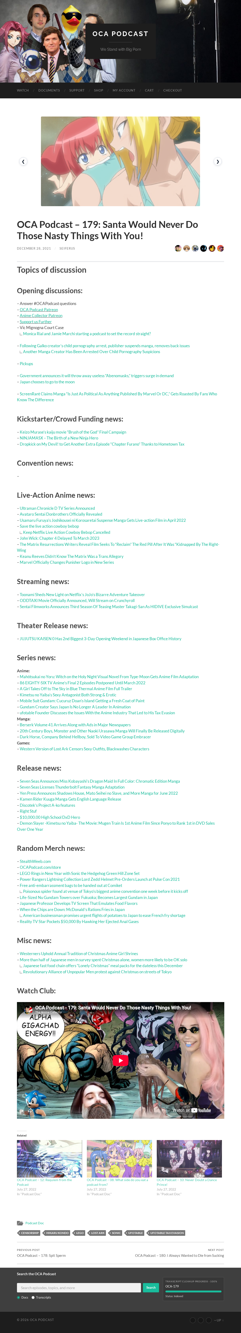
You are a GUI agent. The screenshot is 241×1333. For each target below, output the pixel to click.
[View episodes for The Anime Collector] (178, 248)
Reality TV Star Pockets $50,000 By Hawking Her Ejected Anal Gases (79, 921)
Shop (98, 90)
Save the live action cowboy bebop (49, 526)
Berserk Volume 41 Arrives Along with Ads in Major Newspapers (75, 724)
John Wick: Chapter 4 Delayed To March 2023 (59, 538)
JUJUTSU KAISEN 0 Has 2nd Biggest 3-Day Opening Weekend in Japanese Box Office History (100, 638)
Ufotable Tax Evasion (167, 1233)
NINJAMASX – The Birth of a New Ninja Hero (59, 437)
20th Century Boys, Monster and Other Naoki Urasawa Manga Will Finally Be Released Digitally (102, 730)
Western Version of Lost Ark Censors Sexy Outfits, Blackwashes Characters (84, 748)
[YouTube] (193, 1320)
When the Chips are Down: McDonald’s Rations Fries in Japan (72, 909)
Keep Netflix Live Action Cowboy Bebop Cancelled (66, 532)
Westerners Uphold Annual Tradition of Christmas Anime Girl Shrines (79, 953)
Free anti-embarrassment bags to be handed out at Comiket (71, 885)
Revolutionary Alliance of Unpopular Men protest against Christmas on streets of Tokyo (97, 971)
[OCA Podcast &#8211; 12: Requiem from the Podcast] (49, 1158)
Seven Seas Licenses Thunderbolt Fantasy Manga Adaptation (72, 787)
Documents (49, 90)
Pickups (26, 363)
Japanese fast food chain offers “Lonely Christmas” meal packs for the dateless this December (103, 965)
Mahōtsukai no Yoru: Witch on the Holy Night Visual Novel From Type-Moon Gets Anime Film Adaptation (109, 676)
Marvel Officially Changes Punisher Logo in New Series (67, 562)
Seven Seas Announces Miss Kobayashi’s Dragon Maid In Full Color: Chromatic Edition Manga (100, 781)
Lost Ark (97, 1233)
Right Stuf (28, 811)
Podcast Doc (34, 1223)
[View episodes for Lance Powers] (212, 248)
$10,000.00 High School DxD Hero (50, 817)
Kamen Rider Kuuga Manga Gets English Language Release (70, 799)
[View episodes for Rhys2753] (195, 248)
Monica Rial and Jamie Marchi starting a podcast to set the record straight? (87, 333)
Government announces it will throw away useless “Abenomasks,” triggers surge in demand (97, 375)
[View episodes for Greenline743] (220, 248)
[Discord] (209, 1320)
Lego (80, 1233)
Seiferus (67, 248)
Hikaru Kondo (57, 1233)
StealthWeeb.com (35, 861)
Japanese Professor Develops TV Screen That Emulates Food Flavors (78, 903)
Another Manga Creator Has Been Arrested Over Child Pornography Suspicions (91, 351)
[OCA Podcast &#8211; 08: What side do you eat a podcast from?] (119, 1158)
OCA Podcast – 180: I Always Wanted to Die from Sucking (179, 1253)
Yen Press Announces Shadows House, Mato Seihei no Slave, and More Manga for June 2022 (99, 793)
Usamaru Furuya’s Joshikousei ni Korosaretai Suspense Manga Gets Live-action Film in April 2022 (103, 520)
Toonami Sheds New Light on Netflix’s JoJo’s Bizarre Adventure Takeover (82, 594)
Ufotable (135, 1233)
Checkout (172, 90)
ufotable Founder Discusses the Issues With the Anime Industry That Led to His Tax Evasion (97, 712)
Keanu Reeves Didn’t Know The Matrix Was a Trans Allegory (72, 556)
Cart (149, 90)
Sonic (116, 1233)
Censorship (30, 1233)
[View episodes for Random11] (203, 248)
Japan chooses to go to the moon (47, 381)
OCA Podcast (120, 34)
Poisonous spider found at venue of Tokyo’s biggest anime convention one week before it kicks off (105, 891)
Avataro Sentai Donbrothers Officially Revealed (61, 514)
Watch (23, 90)
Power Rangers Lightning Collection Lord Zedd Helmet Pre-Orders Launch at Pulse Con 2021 (100, 879)
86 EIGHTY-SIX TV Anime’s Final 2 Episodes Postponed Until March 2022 (82, 682)
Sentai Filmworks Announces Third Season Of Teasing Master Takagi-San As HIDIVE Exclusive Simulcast (109, 606)
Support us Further (36, 321)
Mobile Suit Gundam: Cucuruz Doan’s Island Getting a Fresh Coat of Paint (82, 700)
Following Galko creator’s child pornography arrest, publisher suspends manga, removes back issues (105, 345)
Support (77, 90)
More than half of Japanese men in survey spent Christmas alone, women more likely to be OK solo (103, 959)
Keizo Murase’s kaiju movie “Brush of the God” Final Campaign (73, 432)
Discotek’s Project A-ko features (47, 805)
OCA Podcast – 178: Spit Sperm (41, 1253)
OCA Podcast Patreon (39, 309)
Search (151, 1287)
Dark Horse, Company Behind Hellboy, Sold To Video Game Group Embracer (85, 736)
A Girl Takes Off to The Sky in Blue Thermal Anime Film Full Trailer (76, 688)
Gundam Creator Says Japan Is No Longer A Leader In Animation (75, 706)
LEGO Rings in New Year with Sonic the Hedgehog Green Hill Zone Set (80, 873)
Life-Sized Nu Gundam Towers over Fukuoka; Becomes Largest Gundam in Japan (89, 897)
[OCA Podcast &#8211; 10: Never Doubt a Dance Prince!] (189, 1158)
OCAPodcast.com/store (40, 867)
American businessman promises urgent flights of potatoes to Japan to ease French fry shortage (104, 915)
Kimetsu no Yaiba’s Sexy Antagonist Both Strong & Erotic (68, 694)
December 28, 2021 (34, 248)
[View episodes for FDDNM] (186, 248)
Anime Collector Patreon (41, 315)
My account (124, 90)
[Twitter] (201, 1320)
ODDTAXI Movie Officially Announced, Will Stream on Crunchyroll (77, 600)
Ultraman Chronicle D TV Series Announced (57, 508)
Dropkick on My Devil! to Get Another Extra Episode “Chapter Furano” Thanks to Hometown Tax (102, 444)
